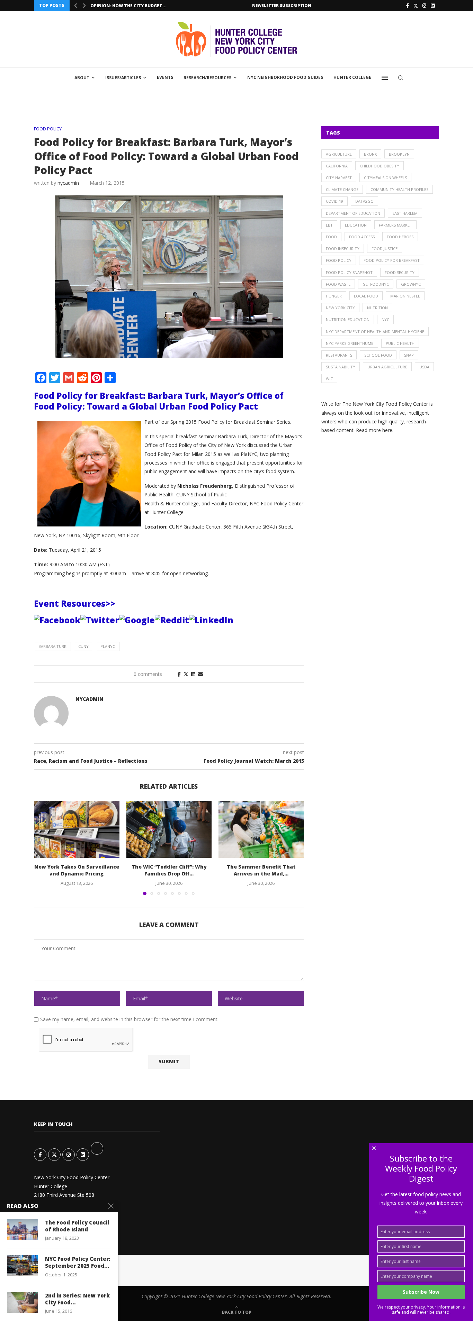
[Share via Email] (200, 674)
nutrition (377, 307)
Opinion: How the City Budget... (128, 6)
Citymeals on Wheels (385, 177)
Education (356, 225)
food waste (338, 284)
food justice (385, 248)
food (331, 236)
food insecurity (342, 248)
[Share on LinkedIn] (193, 674)
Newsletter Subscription (281, 5)
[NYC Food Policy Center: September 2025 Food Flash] (22, 1265)
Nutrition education (347, 319)
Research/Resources (207, 78)
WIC (329, 378)
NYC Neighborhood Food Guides (285, 77)
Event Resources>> (74, 603)
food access (362, 236)
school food (378, 355)
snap (409, 355)
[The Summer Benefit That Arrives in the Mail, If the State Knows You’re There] (261, 829)
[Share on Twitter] (186, 674)
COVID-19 (334, 201)
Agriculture (339, 154)
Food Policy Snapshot (349, 272)
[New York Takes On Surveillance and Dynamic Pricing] (76, 829)
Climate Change (342, 189)
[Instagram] (424, 5)
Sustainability (340, 366)
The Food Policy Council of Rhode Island (77, 1226)
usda (424, 366)
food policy (338, 260)
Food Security (399, 272)
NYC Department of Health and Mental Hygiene (375, 331)
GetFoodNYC (376, 284)
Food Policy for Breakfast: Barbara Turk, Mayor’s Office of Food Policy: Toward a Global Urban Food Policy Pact (159, 401)
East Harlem (405, 213)
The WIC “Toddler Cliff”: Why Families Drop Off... (168, 870)
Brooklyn (399, 154)
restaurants (339, 355)
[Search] (400, 78)
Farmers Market (395, 225)
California (337, 165)
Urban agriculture (387, 366)
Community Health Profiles (399, 189)
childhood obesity (379, 165)
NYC (385, 319)
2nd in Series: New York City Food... (77, 1299)
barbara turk (52, 646)
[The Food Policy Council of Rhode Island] (22, 1229)
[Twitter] (415, 5)
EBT (329, 225)
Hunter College (352, 77)
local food (366, 296)
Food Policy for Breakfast (392, 260)
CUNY (83, 646)
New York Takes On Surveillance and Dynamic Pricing (76, 870)
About (81, 78)
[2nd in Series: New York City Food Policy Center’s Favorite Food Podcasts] (22, 1302)
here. (387, 430)
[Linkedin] (433, 5)
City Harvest (339, 177)
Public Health (400, 343)
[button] (75, 5)
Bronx (370, 154)
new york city (340, 307)
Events (165, 77)
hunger (334, 296)
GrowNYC (411, 284)
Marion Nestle (405, 296)
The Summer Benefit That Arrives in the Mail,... (261, 870)
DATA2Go (364, 201)
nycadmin (68, 183)
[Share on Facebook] (179, 674)
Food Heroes (400, 236)
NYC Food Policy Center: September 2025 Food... (77, 1262)
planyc (107, 646)
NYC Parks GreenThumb (350, 343)
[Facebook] (407, 5)
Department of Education (353, 213)
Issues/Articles (123, 78)
